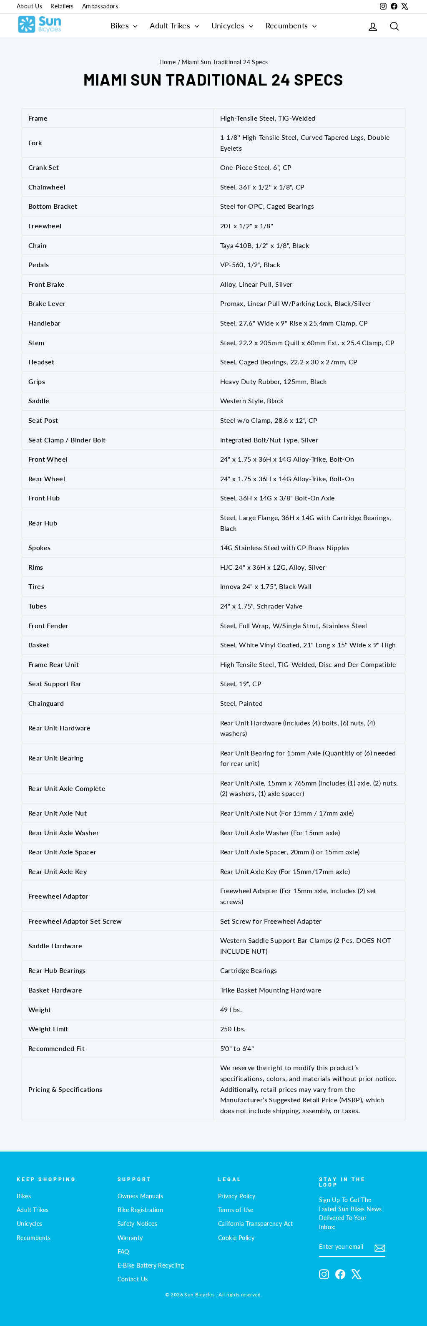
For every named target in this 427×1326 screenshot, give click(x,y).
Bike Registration (140, 1210)
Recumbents (288, 25)
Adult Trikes (171, 25)
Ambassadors (100, 6)
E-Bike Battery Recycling (151, 1265)
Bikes (121, 25)
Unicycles (229, 25)
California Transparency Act (255, 1223)
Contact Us (133, 1279)
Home (167, 62)
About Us (29, 6)
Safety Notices (138, 1223)
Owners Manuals (140, 1196)
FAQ (123, 1251)
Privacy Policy (237, 1196)
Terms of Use (236, 1210)
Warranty (130, 1238)
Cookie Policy (236, 1238)
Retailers (62, 6)
